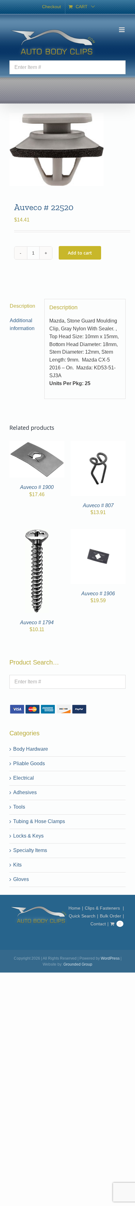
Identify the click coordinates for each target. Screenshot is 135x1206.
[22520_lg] (67, 149)
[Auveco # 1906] (98, 532)
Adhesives (25, 792)
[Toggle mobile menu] (122, 29)
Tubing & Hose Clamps (39, 821)
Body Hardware (30, 749)
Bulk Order (110, 915)
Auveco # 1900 (37, 487)
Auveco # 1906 (98, 593)
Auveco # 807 (98, 505)
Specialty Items (30, 850)
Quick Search (82, 915)
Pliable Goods (29, 763)
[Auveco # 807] (98, 444)
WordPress (110, 958)
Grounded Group (77, 964)
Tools (19, 807)
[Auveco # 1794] (37, 532)
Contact (98, 923)
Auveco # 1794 (37, 622)
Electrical (23, 778)
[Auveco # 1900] (36, 444)
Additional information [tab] (22, 324)
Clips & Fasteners (103, 908)
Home (74, 908)
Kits (17, 864)
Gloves (21, 879)
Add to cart (80, 253)
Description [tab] (22, 306)
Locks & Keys (28, 836)
